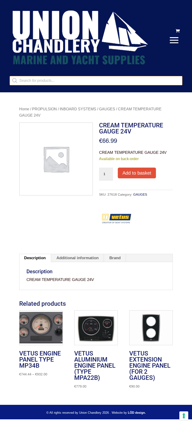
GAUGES (107, 109)
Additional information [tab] (77, 258)
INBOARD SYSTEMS (78, 109)
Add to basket (136, 173)
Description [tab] (35, 258)
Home (24, 109)
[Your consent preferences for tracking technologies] (183, 415)
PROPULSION (44, 109)
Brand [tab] (115, 258)
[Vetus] (116, 220)
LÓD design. (137, 412)
